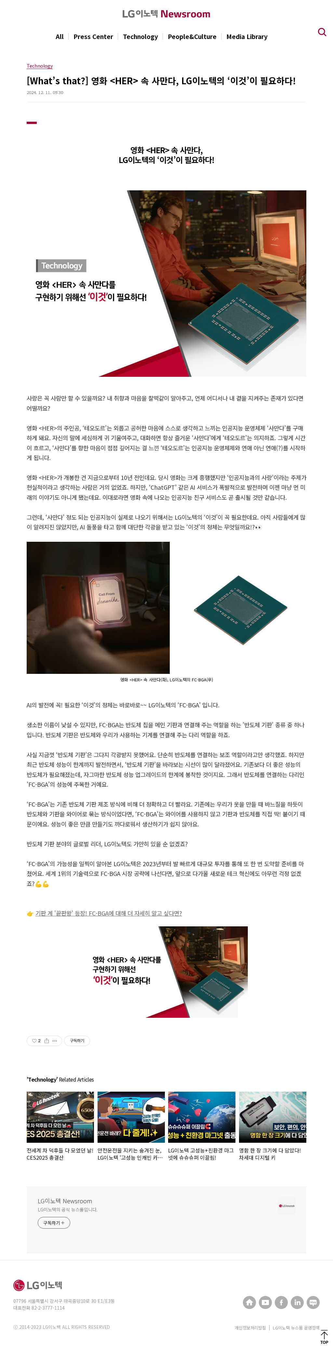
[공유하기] (47, 1041)
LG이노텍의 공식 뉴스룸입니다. (68, 1209)
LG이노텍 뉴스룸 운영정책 (296, 1328)
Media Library (247, 36)
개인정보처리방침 (250, 1328)
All (60, 36)
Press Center (93, 36)
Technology (140, 36)
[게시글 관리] (55, 1041)
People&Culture (192, 36)
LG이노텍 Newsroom (65, 1201)
